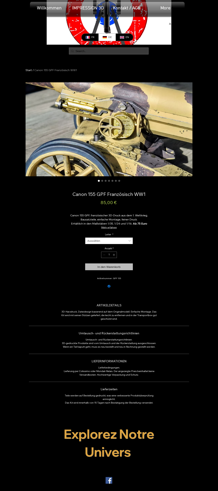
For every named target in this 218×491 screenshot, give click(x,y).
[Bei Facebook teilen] (109, 286)
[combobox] (109, 240)
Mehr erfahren (109, 227)
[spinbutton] (109, 255)
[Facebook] (109, 480)
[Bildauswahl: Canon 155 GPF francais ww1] (98, 180)
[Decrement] (104, 255)
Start (29, 70)
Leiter (109, 234)
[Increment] (114, 255)
